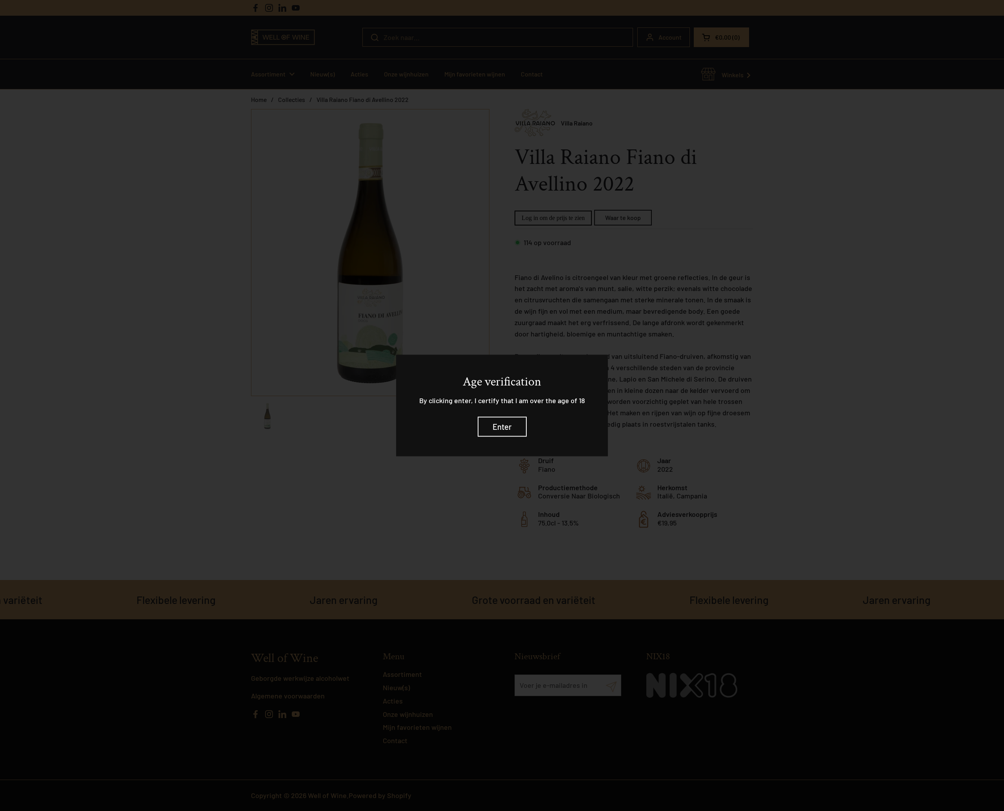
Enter (502, 426)
